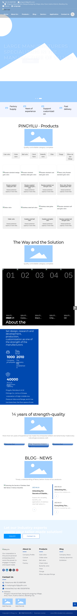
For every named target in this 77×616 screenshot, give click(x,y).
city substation (68, 613)
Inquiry (7, 6)
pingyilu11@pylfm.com (27, 2)
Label (60, 613)
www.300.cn (54, 613)
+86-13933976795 (23, 588)
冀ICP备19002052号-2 (25, 613)
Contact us (12, 65)
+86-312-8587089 (10, 2)
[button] (35, 98)
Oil (65, 318)
